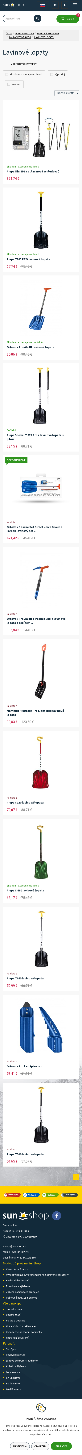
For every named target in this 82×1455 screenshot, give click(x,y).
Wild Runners (13, 1389)
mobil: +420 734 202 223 (16, 1252)
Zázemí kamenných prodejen (22, 1292)
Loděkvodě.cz (14, 1372)
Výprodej (60, 74)
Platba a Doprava (15, 1320)
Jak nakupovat (14, 1309)
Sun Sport (11, 1349)
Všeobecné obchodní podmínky (24, 1332)
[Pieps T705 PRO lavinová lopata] (41, 220)
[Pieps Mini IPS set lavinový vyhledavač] (41, 132)
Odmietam (40, 1446)
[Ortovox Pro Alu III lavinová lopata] (41, 307)
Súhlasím (61, 1446)
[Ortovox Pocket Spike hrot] (41, 1027)
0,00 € (72, 17)
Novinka (16, 84)
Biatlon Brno (13, 1383)
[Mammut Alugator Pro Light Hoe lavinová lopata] (41, 671)
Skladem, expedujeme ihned (26, 74)
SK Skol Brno (13, 1377)
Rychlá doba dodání (17, 1280)
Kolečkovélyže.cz (16, 1366)
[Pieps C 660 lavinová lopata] (41, 851)
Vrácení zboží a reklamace (21, 1326)
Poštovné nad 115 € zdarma (21, 1297)
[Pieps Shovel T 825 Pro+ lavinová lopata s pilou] (41, 395)
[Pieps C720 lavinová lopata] (41, 763)
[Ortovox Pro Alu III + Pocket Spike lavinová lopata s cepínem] (41, 579)
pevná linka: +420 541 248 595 (19, 1257)
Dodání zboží (13, 1315)
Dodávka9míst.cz (16, 1355)
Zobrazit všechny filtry (24, 63)
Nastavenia (20, 1446)
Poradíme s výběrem (18, 1286)
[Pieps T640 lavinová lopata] (41, 939)
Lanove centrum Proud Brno (22, 1360)
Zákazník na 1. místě (17, 1269)
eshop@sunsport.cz (14, 1246)
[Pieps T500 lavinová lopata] (41, 1115)
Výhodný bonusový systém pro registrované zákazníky (37, 1274)
